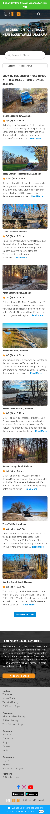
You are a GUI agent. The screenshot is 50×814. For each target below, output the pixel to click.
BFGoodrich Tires (10, 777)
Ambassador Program (13, 768)
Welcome (7, 694)
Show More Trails (25, 614)
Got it (41, 811)
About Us (6, 734)
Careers (6, 746)
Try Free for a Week (18, 676)
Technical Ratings (10, 702)
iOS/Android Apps (11, 706)
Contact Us (7, 738)
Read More (35, 138)
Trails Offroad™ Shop (12, 724)
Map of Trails (8, 698)
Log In (5, 760)
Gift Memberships (11, 720)
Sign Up (6, 764)
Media (5, 750)
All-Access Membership (13, 716)
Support (6, 742)
